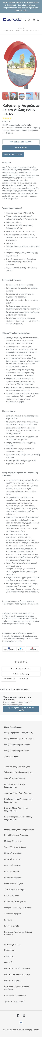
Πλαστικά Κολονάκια (12, 853)
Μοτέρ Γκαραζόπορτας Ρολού (16, 751)
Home (20, 28)
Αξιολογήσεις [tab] (7, 679)
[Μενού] (38, 19)
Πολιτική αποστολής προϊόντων (17, 968)
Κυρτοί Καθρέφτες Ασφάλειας (16, 835)
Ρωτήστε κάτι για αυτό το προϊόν (22, 709)
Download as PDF (13, 155)
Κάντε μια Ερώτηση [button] (22, 674)
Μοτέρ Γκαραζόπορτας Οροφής (17, 745)
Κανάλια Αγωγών (11, 896)
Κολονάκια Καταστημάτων (15, 902)
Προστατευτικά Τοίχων (13, 883)
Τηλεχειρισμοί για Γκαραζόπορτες (18, 772)
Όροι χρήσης (9, 962)
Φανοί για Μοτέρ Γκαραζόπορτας (18, 793)
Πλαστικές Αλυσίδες (12, 859)
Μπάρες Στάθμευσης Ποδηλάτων (17, 908)
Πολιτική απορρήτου (12, 980)
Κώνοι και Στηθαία (11, 871)
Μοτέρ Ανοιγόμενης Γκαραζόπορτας (19, 738)
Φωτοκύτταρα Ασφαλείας (14, 778)
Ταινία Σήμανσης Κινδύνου (15, 847)
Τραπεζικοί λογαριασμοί (14, 1001)
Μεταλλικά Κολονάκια (13, 865)
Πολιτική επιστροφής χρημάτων (17, 974)
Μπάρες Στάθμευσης (12, 841)
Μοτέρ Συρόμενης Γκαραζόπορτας (18, 732)
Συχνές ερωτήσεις (11, 757)
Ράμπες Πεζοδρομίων (13, 877)
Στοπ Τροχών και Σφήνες (14, 889)
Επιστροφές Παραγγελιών (15, 995)
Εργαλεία (8, 920)
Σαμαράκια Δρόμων (12, 914)
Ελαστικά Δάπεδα (11, 926)
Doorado (13, 1030)
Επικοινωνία (9, 950)
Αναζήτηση (8, 956)
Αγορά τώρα (21, 148)
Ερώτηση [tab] (22, 679)
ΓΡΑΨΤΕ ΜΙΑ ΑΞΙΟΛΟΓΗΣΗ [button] (22, 669)
